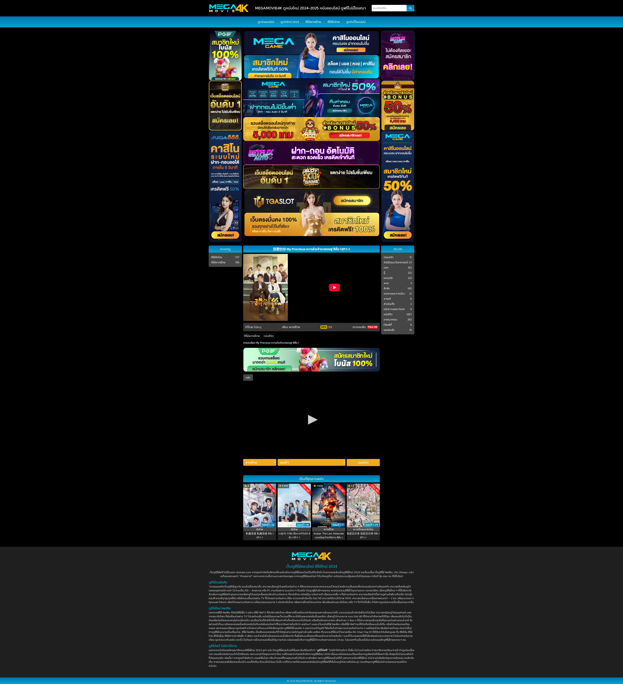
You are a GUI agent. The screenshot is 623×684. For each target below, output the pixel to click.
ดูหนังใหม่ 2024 (290, 22)
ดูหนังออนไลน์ (266, 22)
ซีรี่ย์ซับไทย (334, 22)
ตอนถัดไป (363, 462)
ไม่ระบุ (257, 327)
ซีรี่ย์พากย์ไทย (313, 22)
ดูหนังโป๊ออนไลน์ (356, 22)
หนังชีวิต (269, 336)
